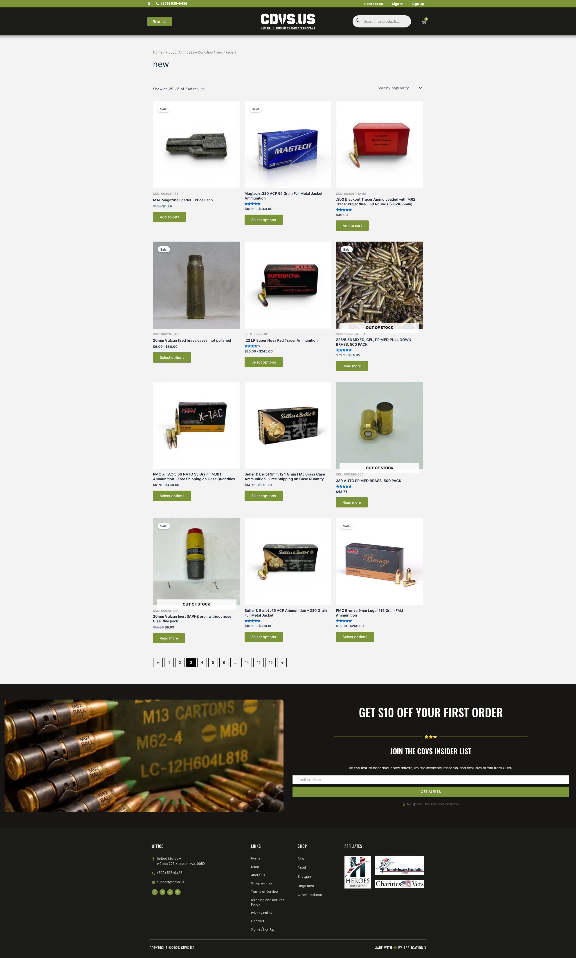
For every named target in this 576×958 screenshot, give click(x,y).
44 (246, 662)
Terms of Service (264, 891)
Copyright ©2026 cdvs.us (172, 947)
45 (258, 662)
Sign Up (418, 4)
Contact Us (373, 4)
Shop (255, 866)
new (219, 52)
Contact (257, 921)
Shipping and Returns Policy (267, 902)
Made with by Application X (400, 947)
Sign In (397, 4)
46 (270, 662)
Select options (263, 220)
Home (157, 52)
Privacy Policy (261, 913)
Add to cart (169, 217)
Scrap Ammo (261, 883)
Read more (352, 366)
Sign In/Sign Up (262, 929)
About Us (258, 875)
